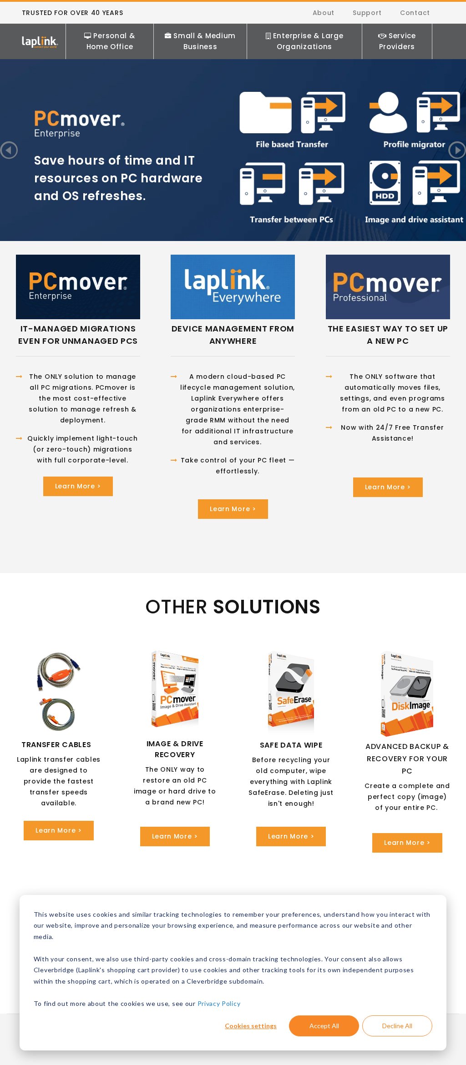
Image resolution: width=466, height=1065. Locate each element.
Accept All (324, 1026)
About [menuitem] (324, 12)
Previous (9, 150)
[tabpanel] (233, 120)
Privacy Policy (219, 1003)
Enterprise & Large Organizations (308, 41)
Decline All (397, 1026)
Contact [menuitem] (415, 12)
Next (457, 150)
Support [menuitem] (367, 12)
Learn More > (78, 486)
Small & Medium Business (204, 41)
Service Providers (397, 41)
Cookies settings (251, 1026)
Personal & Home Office (110, 41)
